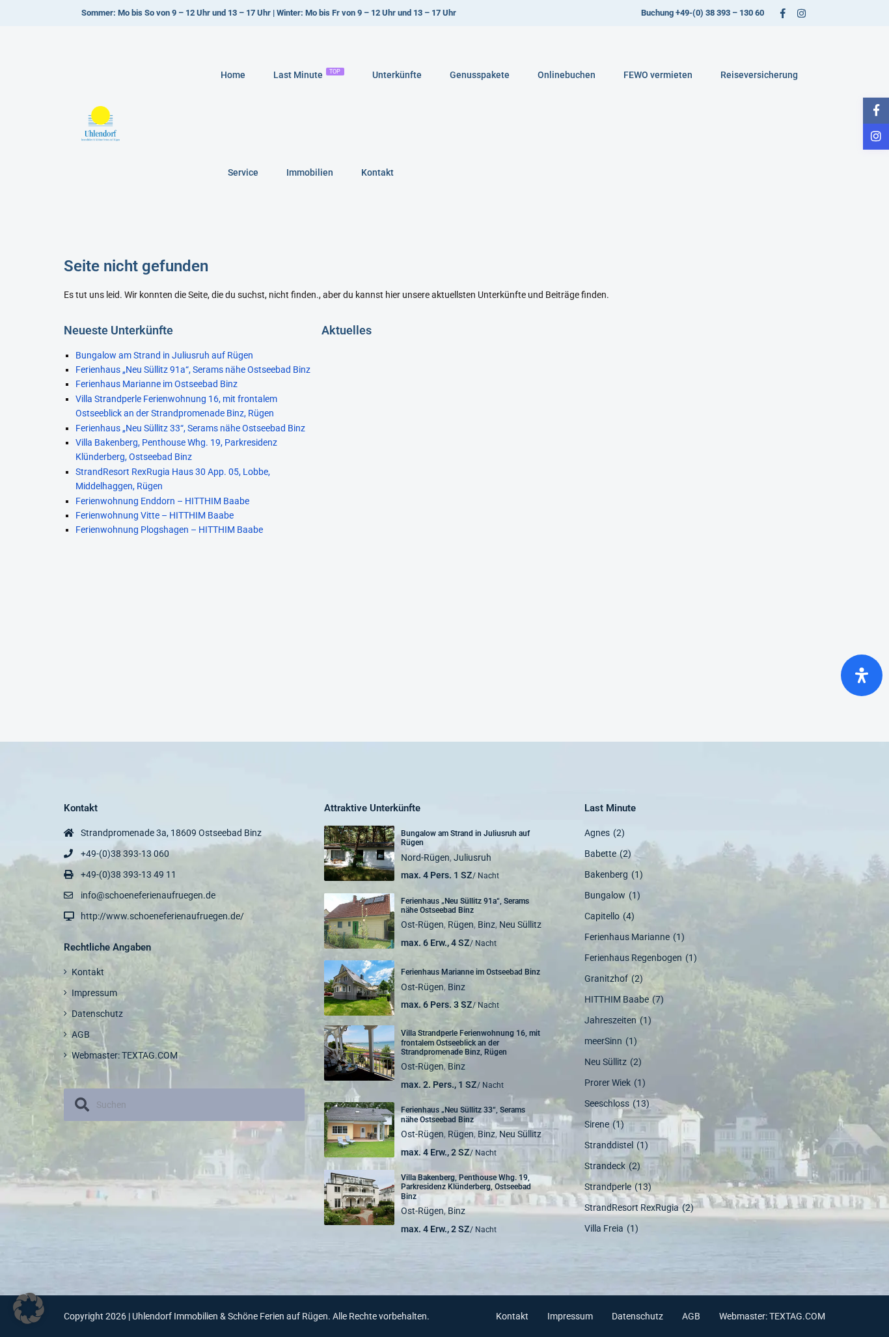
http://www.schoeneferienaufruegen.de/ (162, 916)
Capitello (602, 916)
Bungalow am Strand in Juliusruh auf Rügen (164, 355)
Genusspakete (480, 75)
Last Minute (307, 74)
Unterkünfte (397, 75)
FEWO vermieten (657, 75)
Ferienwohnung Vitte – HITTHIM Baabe (154, 515)
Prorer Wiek (607, 1082)
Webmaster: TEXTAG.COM (125, 1055)
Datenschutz (97, 1013)
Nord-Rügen (425, 857)
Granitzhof (606, 978)
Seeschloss (606, 1103)
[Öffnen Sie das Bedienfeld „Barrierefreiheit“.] (861, 675)
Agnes (597, 833)
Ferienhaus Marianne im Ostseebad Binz (156, 384)
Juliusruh (472, 857)
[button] (28, 1308)
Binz (486, 924)
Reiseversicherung (759, 75)
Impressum (94, 993)
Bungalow (604, 895)
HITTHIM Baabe (616, 999)
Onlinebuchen (566, 75)
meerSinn (603, 1041)
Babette (600, 853)
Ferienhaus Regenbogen (633, 957)
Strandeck (604, 1166)
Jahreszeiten (610, 1020)
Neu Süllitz (520, 924)
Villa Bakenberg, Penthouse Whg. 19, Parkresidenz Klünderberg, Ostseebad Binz (466, 1187)
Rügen (461, 924)
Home (233, 75)
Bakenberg (606, 874)
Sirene (596, 1124)
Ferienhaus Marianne (627, 937)
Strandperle (607, 1187)
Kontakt (377, 172)
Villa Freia (603, 1228)
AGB (81, 1034)
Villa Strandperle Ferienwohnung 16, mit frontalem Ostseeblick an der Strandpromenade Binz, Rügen (470, 1043)
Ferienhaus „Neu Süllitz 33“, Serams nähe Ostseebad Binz (190, 428)
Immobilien (309, 172)
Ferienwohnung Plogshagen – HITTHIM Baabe (169, 529)
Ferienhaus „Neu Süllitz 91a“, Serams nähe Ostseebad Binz (192, 369)
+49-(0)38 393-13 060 (125, 853)
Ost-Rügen (422, 924)
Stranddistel (608, 1145)
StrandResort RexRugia (631, 1207)
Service (243, 172)
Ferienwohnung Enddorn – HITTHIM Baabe (162, 501)
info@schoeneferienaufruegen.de (148, 895)
